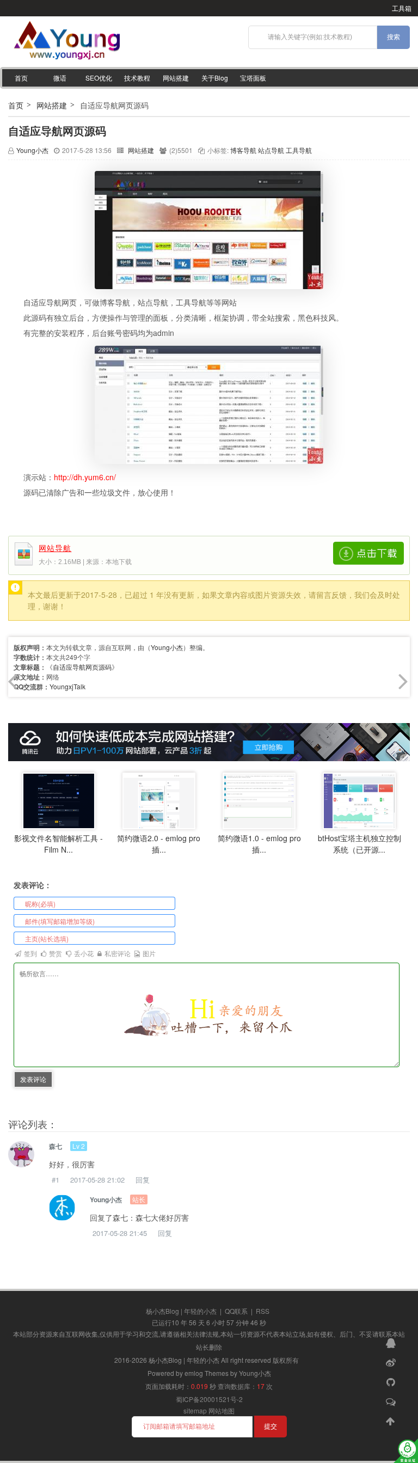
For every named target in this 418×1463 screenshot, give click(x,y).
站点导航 (271, 150)
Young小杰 (32, 150)
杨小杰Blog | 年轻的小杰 (181, 1310)
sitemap (195, 1410)
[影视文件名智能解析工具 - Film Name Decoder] (58, 800)
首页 (21, 77)
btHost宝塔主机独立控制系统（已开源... (359, 843)
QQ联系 (236, 1310)
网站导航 (55, 548)
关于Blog (214, 77)
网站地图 (221, 1410)
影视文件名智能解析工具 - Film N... (58, 843)
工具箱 (401, 8)
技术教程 (137, 77)
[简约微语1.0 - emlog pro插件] (259, 800)
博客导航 (243, 150)
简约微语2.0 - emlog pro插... (158, 843)
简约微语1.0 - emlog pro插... (259, 843)
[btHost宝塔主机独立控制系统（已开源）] (359, 800)
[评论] (392, 1401)
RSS (262, 1310)
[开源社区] (392, 1381)
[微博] (392, 1362)
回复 (143, 1179)
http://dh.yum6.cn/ (85, 477)
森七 (55, 1146)
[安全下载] (368, 553)
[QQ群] (392, 1342)
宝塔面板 (253, 77)
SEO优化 (98, 77)
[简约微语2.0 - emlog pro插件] (158, 800)
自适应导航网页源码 (57, 130)
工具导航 (299, 150)
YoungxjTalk (67, 686)
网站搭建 (176, 77)
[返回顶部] (392, 1420)
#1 (55, 1179)
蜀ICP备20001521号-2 (209, 1399)
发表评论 (33, 1079)
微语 (59, 77)
